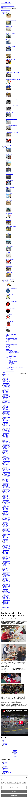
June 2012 (5, 579)
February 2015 (6, 542)
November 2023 (6, 414)
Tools (4, 764)
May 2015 (5, 539)
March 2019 (5, 483)
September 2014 (6, 548)
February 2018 (6, 498)
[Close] (26, 777)
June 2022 (5, 435)
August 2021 (6, 447)
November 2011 (6, 585)
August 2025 (6, 389)
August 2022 (6, 433)
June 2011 (5, 589)
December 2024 (6, 398)
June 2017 (5, 508)
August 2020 (6, 462)
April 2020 (5, 467)
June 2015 (5, 537)
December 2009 (6, 600)
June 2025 (5, 391)
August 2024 (6, 403)
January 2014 (6, 558)
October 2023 (6, 416)
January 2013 (6, 573)
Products (5, 762)
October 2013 (6, 562)
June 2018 (5, 494)
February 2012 (6, 581)
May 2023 (5, 422)
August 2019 (6, 476)
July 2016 (5, 522)
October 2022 (6, 430)
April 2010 (5, 597)
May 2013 (5, 568)
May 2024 (5, 407)
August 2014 (6, 550)
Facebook (15, 752)
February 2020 (6, 469)
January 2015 (6, 544)
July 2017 (5, 507)
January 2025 (6, 397)
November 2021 (6, 444)
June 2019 (5, 479)
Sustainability (6, 768)
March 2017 (5, 512)
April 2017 (5, 511)
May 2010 (5, 596)
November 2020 (6, 458)
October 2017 (6, 503)
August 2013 (6, 564)
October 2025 (6, 386)
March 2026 (5, 380)
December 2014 (6, 545)
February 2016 (6, 528)
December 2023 (6, 413)
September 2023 (6, 417)
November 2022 (6, 429)
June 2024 (5, 406)
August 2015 (6, 535)
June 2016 (5, 523)
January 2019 (6, 485)
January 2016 (6, 529)
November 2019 (6, 473)
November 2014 (6, 546)
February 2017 (6, 513)
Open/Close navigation (5, 10)
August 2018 (6, 491)
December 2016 (6, 515)
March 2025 (5, 395)
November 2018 (6, 487)
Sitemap (5, 773)
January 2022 (6, 441)
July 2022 (5, 434)
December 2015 (6, 530)
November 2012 (6, 575)
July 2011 (5, 587)
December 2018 (6, 486)
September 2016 (6, 519)
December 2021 (6, 442)
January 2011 (6, 591)
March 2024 (5, 409)
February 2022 (6, 440)
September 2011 (6, 586)
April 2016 (5, 525)
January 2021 (6, 456)
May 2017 (5, 509)
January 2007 (6, 603)
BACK (2, 609)
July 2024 (5, 405)
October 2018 (6, 489)
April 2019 (5, 481)
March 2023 (5, 424)
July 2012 (5, 578)
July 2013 (5, 565)
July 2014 (5, 551)
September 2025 (6, 387)
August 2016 (6, 520)
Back (4, 13)
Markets (5, 763)
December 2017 (6, 501)
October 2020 (6, 459)
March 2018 (5, 497)
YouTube (15, 750)
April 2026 (5, 379)
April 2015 (5, 540)
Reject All (14, 791)
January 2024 (6, 412)
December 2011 (6, 584)
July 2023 (5, 419)
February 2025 (6, 396)
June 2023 (5, 420)
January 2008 (6, 602)
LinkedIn (15, 751)
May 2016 (5, 524)
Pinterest (15, 753)
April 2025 (5, 394)
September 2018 (6, 490)
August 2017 (6, 506)
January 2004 (6, 607)
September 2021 (6, 446)
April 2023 (5, 423)
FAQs (4, 769)
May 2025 (5, 392)
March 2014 (5, 556)
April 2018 (5, 496)
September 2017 (6, 504)
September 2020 (6, 461)
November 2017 (6, 502)
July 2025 (5, 390)
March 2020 (5, 468)
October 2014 (6, 547)
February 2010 (6, 598)
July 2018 (5, 492)
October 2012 (6, 576)
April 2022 (5, 437)
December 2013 (6, 559)
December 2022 (6, 428)
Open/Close (3, 7)
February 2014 (6, 557)
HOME (2, 6)
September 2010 (6, 593)
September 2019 (6, 475)
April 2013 (5, 569)
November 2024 (6, 400)
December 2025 (6, 384)
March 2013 (5, 570)
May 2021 (5, 451)
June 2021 (5, 450)
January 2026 (6, 383)
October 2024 (6, 401)
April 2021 (5, 452)
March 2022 (5, 439)
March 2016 (5, 526)
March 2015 (5, 541)
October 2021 (6, 445)
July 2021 (5, 448)
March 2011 (5, 590)
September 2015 (6, 534)
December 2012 (6, 574)
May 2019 (5, 480)
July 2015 (5, 536)
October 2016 (6, 518)
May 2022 (5, 436)
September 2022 (6, 431)
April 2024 (5, 408)
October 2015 (6, 533)
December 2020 (6, 457)
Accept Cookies (14, 795)
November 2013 (6, 561)
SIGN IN (6, 6)
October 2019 (6, 474)
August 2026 (6, 374)
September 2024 (6, 402)
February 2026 (6, 381)
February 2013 (6, 572)
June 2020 (5, 464)
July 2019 (5, 478)
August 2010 (6, 595)
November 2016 (6, 517)
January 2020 (6, 470)
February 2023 (6, 425)
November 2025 (6, 385)
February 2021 (6, 455)
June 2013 (5, 567)
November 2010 (6, 592)
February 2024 (6, 411)
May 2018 (5, 495)
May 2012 (5, 580)
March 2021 (5, 453)
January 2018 (6, 500)
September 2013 (6, 563)
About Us (5, 766)
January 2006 (6, 604)
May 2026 (5, 378)
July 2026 (5, 375)
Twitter (15, 754)
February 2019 (6, 484)
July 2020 (5, 463)
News (4, 767)
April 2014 (5, 554)
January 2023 (6, 426)
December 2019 (6, 472)
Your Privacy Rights (14, 787)
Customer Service (7, 772)
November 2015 (6, 531)
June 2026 (5, 376)
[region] (14, 787)
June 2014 (5, 552)
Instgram (15, 756)
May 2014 (5, 553)
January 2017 (6, 514)
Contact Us (5, 771)
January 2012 (6, 583)
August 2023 (6, 418)
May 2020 (5, 465)
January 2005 (6, 606)
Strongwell (6, 2)
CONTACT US (23, 373)
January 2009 (6, 601)
